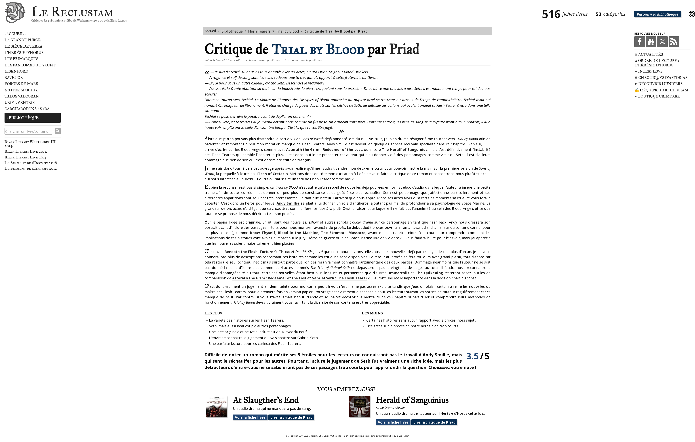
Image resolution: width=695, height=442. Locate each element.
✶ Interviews (648, 71)
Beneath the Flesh (241, 251)
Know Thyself (262, 232)
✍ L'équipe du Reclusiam (661, 90)
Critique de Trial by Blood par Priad (336, 31)
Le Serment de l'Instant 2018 (31, 162)
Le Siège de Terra (23, 46)
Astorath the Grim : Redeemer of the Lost (324, 149)
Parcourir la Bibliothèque (657, 14)
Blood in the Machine (298, 232)
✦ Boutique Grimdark (657, 96)
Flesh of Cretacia (272, 173)
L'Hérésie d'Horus (24, 52)
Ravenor (14, 77)
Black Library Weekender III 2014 (30, 143)
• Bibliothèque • (23, 118)
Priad (404, 49)
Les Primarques (21, 59)
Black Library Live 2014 (26, 151)
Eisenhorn (16, 71)
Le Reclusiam (15, 14)
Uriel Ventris (20, 102)
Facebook (639, 41)
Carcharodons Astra (27, 109)
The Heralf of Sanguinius (404, 149)
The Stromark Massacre (343, 232)
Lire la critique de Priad (291, 417)
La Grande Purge (23, 40)
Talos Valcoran (22, 96)
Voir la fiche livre (250, 417)
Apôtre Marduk (21, 90)
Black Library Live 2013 (25, 157)
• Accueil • (15, 34)
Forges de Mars (21, 84)
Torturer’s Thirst (275, 251)
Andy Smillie (288, 203)
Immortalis (399, 272)
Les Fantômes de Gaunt (30, 65)
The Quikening (429, 272)
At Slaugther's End (266, 400)
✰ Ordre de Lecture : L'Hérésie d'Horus (656, 62)
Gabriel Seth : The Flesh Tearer (339, 278)
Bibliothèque (232, 31)
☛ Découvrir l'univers (658, 84)
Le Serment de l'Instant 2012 (31, 168)
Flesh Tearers (259, 31)
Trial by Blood (287, 31)
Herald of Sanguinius (412, 400)
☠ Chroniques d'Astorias (660, 77)
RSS (674, 41)
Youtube (651, 41)
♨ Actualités (648, 54)
